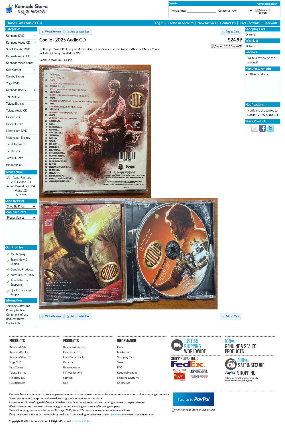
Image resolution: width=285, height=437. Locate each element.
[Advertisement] (19, 234)
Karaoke (68, 362)
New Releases (17, 383)
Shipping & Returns (18, 306)
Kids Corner (13, 69)
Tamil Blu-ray (14, 158)
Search (121, 362)
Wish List (251, 40)
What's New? (14, 172)
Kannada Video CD (18, 42)
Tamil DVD (13, 151)
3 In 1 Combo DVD (18, 49)
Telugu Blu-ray (15, 103)
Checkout (270, 23)
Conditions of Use (17, 314)
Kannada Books (16, 90)
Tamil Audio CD (29, 23)
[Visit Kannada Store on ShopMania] (193, 410)
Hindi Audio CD (16, 165)
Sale (65, 383)
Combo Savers (15, 76)
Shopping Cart (255, 29)
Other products (258, 74)
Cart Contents (249, 23)
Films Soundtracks (74, 357)
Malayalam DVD (16, 130)
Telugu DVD (14, 97)
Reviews (251, 52)
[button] (257, 4)
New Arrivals (207, 23)
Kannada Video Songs (20, 63)
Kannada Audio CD (18, 56)
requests (116, 414)
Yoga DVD (12, 83)
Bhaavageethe (71, 367)
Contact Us (228, 23)
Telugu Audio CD (16, 110)
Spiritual (68, 377)
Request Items (15, 319)
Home (11, 23)
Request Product (127, 372)
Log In (159, 23)
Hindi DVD (13, 117)
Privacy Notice (15, 310)
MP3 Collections (72, 372)
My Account (124, 352)
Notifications (254, 104)
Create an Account (180, 23)
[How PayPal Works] (193, 405)
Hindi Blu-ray (14, 124)
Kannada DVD (15, 35)
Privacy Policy (83, 421)
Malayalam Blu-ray (18, 137)
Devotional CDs (72, 352)
